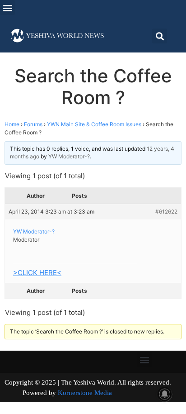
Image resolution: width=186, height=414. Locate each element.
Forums (33, 124)
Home (12, 124)
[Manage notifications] (165, 394)
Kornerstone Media (85, 392)
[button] (7, 7)
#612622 (166, 211)
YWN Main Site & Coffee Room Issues (94, 124)
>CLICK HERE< (37, 272)
